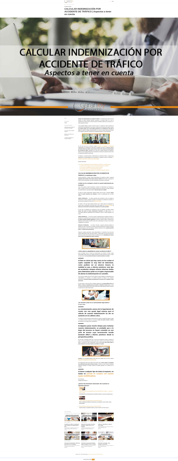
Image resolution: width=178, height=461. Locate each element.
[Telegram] (86, 382)
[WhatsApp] (79, 382)
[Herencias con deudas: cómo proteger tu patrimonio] (106, 436)
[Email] (80, 382)
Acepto (93, 459)
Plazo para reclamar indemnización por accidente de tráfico (90, 406)
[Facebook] (82, 382)
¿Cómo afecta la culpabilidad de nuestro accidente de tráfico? (91, 167)
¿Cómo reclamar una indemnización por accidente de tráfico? (90, 400)
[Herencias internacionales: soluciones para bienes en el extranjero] (72, 436)
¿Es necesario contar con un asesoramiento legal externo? (91, 168)
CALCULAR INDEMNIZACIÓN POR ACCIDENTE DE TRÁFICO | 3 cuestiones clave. (95, 164)
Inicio (65, 4)
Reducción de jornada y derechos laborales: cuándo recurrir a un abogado (88, 425)
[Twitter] (83, 382)
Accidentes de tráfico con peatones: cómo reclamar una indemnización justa (71, 425)
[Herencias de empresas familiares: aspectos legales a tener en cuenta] (89, 436)
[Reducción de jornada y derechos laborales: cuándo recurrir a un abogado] (89, 417)
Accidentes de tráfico (70, 4)
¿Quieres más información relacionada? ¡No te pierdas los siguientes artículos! (94, 170)
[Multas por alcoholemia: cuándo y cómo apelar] (106, 417)
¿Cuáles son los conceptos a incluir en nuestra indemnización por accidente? (94, 165)
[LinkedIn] (85, 382)
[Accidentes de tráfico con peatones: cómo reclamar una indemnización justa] (72, 417)
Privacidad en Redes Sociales (99, 454)
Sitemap (89, 454)
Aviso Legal (92, 454)
